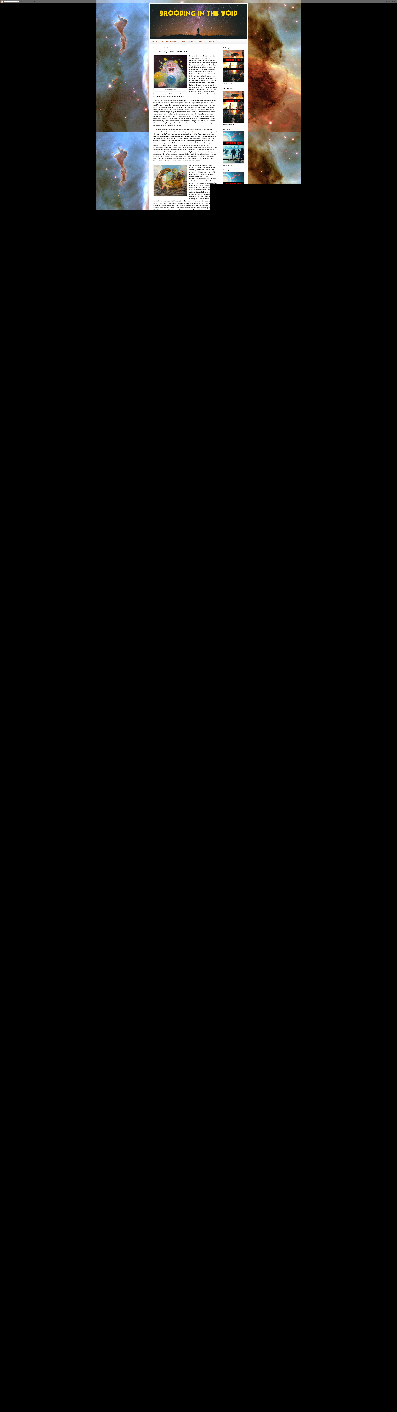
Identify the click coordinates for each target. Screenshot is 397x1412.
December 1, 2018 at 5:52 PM (187, 665)
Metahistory (227, 1076)
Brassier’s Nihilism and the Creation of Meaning (238, 1240)
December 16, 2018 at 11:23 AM (187, 1096)
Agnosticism (241, 1039)
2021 (227, 938)
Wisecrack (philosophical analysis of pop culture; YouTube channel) (233, 1385)
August (229, 984)
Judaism (225, 1067)
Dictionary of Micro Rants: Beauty (237, 1140)
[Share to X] (185, 504)
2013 (227, 1018)
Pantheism (227, 1082)
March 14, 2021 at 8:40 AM (176, 1259)
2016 (227, 1010)
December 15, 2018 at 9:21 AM (187, 876)
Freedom (225, 1060)
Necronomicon (227, 1080)
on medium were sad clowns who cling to (233, 766)
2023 (227, 933)
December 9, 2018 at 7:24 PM (187, 756)
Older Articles (187, 41)
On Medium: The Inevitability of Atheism (238, 1201)
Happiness (240, 1063)
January (230, 1004)
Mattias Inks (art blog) (232, 1335)
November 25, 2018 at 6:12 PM (178, 518)
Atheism (231, 1042)
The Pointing (231, 964)
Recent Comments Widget (237, 857)
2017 (227, 1007)
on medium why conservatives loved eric (233, 846)
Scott (160, 1186)
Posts (227, 710)
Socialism (241, 1097)
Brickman (226, 791)
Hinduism (226, 1065)
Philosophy (226, 1084)
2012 (227, 1021)
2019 (227, 944)
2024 (227, 930)
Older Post (212, 1345)
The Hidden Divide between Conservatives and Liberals (238, 1182)
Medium (227, 1073)
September (231, 981)
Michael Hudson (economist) (234, 1338)
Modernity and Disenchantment (233, 960)
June (229, 989)
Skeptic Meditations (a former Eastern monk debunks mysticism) (232, 1366)
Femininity (226, 1058)
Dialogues (232, 1052)
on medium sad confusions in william (233, 725)
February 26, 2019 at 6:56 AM (172, 1186)
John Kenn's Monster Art (233, 1323)
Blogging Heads (230, 1310)
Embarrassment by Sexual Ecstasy (238, 1260)
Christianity (239, 1044)
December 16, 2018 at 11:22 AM (187, 1014)
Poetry (234, 1084)
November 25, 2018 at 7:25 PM (187, 552)
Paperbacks (240, 1082)
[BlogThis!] (183, 504)
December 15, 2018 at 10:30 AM (182, 960)
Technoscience (180, 507)
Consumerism (228, 1050)
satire (225, 1095)
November (230, 952)
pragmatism (227, 1091)
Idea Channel (229, 1316)
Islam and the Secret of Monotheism (237, 1221)
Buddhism (240, 1042)
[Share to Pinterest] (189, 504)
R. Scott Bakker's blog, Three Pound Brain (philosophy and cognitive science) (233, 1357)
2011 (227, 1024)
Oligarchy (240, 1080)
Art (224, 1042)
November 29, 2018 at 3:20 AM (174, 595)
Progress (233, 1093)
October (230, 978)
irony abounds (169, 421)
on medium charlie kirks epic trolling (232, 793)
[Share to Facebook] (187, 504)
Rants (242, 1093)
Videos (225, 1103)
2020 (227, 941)
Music (211, 41)
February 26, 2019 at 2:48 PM (187, 1224)
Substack (225, 1099)
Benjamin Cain (165, 504)
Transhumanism (237, 1101)
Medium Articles (169, 41)
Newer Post (157, 1345)
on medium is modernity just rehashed (233, 821)
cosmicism (162, 507)
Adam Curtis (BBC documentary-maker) (232, 1302)
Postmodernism (238, 1089)
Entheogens (226, 1056)
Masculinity (230, 1071)
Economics (240, 1054)
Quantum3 (226, 833)
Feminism (234, 1058)
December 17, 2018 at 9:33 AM (182, 1158)
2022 (227, 936)
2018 (227, 947)
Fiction (242, 1058)
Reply (160, 544)
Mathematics (240, 1071)
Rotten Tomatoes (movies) (233, 1362)
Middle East (239, 1076)
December (230, 949)
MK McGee (162, 728)
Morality (226, 1078)
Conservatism (228, 1048)
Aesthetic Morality (230, 1040)
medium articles (228, 835)
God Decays (233, 1060)
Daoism (225, 1052)
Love (234, 1069)
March (229, 998)
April (228, 995)
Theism (187, 507)
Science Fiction (237, 1095)
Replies (163, 548)
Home (155, 41)
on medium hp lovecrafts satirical (233, 807)
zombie (160, 595)
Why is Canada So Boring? (238, 1112)
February (230, 1001)
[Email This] (182, 504)
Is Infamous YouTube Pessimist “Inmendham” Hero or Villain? (238, 1160)
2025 (227, 927)
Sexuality (233, 1097)
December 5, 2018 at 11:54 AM (177, 728)
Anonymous (227, 723)
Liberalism (240, 1067)
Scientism (226, 1097)
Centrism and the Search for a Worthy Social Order (235, 973)
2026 (227, 924)
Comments (229, 713)
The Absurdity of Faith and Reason (234, 955)
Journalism (240, 1065)
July (228, 987)
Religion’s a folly (188, 132)
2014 (227, 1016)
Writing (230, 1103)
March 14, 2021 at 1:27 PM (186, 1281)
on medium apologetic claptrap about (233, 752)
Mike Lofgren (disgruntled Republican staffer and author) (233, 1342)
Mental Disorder (238, 1073)
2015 (227, 1013)
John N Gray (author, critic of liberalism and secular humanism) (234, 1327)
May (228, 992)
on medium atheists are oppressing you (233, 739)
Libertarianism (227, 1069)
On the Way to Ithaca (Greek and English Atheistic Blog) (234, 1351)
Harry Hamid (162, 518)
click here (239, 1133)
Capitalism (226, 1044)
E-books (233, 1054)
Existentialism (170, 507)
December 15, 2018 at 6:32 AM (182, 836)
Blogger (202, 1398)
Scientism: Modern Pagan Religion (238, 1280)
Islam (233, 1065)
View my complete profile (231, 883)
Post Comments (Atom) (170, 1349)
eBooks (201, 41)
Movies (234, 1078)
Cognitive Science (233, 1046)
